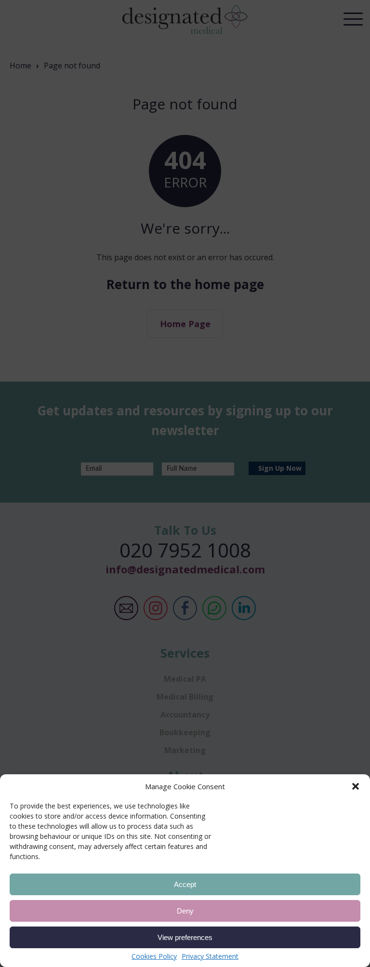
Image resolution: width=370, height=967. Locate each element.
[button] (355, 786)
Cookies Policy (154, 956)
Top (350, 906)
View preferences (185, 937)
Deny (185, 911)
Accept (185, 884)
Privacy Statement (210, 956)
